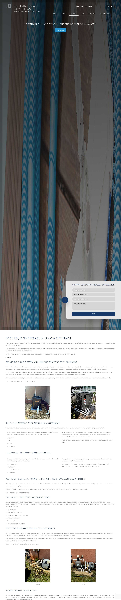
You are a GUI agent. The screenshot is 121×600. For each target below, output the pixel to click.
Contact (92, 14)
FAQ (82, 14)
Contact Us (60, 30)
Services (73, 14)
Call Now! (8, 357)
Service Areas (104, 14)
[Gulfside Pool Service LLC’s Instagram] (108, 6)
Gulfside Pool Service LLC (25, 7)
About (64, 14)
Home (55, 14)
